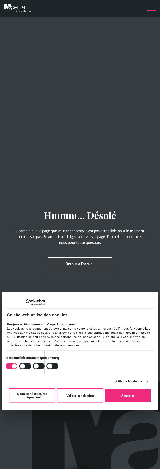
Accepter (127, 395)
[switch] (25, 366)
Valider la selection (80, 395)
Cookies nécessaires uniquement (32, 395)
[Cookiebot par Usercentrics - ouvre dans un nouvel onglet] (27, 302)
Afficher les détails (129, 381)
